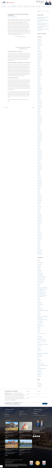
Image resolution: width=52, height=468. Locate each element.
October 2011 (39, 237)
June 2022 (38, 97)
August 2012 (39, 223)
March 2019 (39, 149)
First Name (27, 391)
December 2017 (39, 166)
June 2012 (38, 226)
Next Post (33, 107)
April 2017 (38, 174)
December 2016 (39, 180)
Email (27, 394)
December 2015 (39, 198)
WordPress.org (39, 386)
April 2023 (38, 82)
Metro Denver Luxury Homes (41, 339)
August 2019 (39, 142)
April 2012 (38, 229)
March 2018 (39, 163)
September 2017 (39, 168)
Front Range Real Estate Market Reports (43, 310)
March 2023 (39, 83)
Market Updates (39, 336)
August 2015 (39, 203)
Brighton (38, 261)
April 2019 (38, 148)
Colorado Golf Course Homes (41, 276)
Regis (38, 357)
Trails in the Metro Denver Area (41, 368)
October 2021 (39, 105)
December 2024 (39, 54)
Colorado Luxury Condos (41, 279)
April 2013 (38, 211)
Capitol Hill (39, 265)
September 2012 (39, 221)
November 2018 (39, 155)
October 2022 (39, 91)
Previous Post (5, 107)
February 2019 (39, 151)
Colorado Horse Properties (41, 278)
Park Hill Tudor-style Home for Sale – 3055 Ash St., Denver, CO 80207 (11, 450)
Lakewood (38, 328)
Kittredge (38, 327)
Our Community (39, 350)
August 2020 (39, 123)
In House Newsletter (40, 322)
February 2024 (39, 68)
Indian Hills (39, 324)
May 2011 (38, 244)
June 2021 (38, 111)
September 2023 (39, 74)
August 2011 (39, 240)
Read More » (6, 437)
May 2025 (38, 48)
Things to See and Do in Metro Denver (42, 365)
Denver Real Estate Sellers (41, 296)
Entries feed (39, 383)
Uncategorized (39, 370)
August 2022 (39, 94)
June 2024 (38, 62)
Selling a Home (39, 360)
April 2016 (38, 192)
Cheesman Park (39, 270)
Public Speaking (39, 354)
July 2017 (38, 171)
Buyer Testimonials (40, 262)
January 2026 (39, 42)
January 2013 (39, 215)
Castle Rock (39, 267)
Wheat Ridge (39, 376)
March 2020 (39, 131)
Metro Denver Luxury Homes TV (41, 341)
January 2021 (39, 117)
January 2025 (39, 53)
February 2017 (39, 177)
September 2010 (39, 254)
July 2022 (38, 96)
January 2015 (39, 208)
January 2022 (39, 100)
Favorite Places (39, 302)
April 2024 (38, 65)
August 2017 (39, 169)
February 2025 (39, 51)
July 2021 (38, 109)
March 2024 (39, 66)
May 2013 (38, 209)
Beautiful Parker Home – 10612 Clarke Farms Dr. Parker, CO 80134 (10, 432)
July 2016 (38, 188)
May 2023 (38, 80)
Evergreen (38, 301)
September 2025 (39, 45)
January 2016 (39, 197)
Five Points (39, 307)
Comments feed (39, 384)
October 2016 (39, 183)
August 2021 (39, 108)
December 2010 (39, 249)
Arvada (9, 16)
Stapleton (38, 362)
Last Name (38, 391)
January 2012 (39, 234)
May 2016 (38, 191)
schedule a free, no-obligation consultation (14, 404)
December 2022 (39, 88)
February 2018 (39, 165)
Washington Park (39, 373)
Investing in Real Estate (40, 325)
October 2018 (39, 157)
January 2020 (39, 134)
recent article (22, 26)
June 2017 (38, 172)
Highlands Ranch (39, 318)
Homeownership (39, 321)
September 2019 (39, 140)
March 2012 (39, 231)
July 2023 (38, 77)
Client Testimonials (40, 275)
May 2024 (38, 63)
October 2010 (39, 252)
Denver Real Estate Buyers (41, 293)
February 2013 (39, 214)
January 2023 (39, 86)
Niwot (38, 347)
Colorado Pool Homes (40, 281)
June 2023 (38, 79)
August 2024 (39, 60)
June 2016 (38, 189)
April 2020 (38, 129)
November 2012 (39, 218)
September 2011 (39, 238)
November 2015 (39, 200)
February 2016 (39, 195)
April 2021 (38, 114)
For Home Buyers (39, 308)
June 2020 (38, 126)
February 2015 (39, 206)
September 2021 (39, 106)
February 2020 (39, 132)
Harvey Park (39, 313)
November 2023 (39, 71)
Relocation (39, 359)
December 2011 (39, 235)
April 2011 (38, 246)
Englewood (39, 299)
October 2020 (39, 122)
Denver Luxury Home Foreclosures (42, 287)
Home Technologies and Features (42, 319)
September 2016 (39, 185)
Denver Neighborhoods (40, 290)
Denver (38, 285)
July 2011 (38, 241)
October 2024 (39, 57)
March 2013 (39, 212)
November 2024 (39, 56)
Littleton (38, 331)
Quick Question (39, 356)
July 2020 (38, 125)
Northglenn (39, 348)
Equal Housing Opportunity (8, 462)
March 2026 (39, 39)
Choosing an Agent (40, 273)
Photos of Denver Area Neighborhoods (42, 353)
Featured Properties (40, 304)
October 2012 (39, 220)
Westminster (39, 374)
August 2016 (39, 186)
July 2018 (38, 160)
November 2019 (39, 137)
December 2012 (39, 217)
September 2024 (39, 59)
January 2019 (39, 152)
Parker (38, 351)
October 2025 (39, 43)
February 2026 (39, 40)
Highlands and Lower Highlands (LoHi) (42, 316)
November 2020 (39, 120)
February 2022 (39, 99)
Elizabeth (38, 298)
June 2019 (38, 145)
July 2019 (38, 143)
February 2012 (39, 232)
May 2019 (38, 146)
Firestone (38, 305)
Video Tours (39, 371)
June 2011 (38, 243)
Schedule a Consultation (37, 409)
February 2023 (39, 85)
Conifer (38, 284)
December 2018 (39, 154)
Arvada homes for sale (11, 24)
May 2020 (38, 128)
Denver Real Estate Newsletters (41, 295)
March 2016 (39, 194)
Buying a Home (39, 264)
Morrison (38, 342)
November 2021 (39, 103)
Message (27, 398)
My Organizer (35, 413)
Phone (38, 394)
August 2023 (39, 76)
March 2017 (39, 175)
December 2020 (39, 119)
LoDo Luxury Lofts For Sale (41, 333)
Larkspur (38, 330)
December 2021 (39, 102)
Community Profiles (40, 282)
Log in (38, 381)
